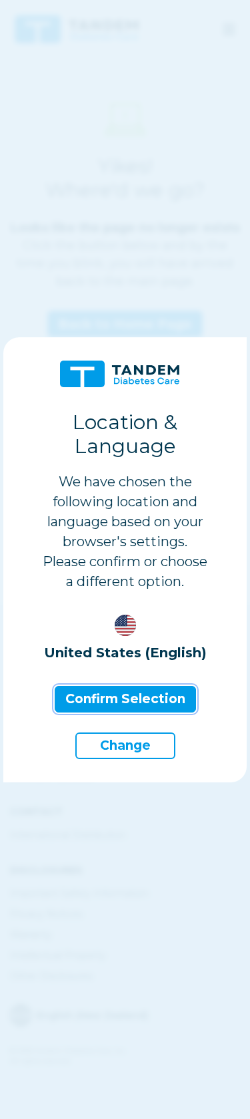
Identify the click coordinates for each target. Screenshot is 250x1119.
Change (125, 745)
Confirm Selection (125, 699)
